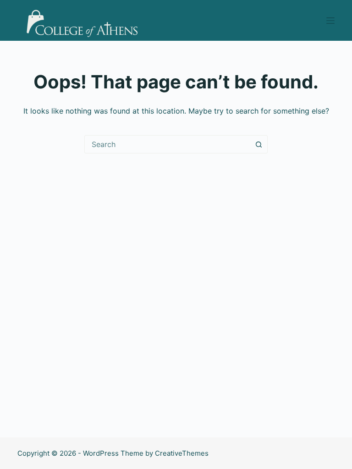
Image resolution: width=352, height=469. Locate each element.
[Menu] (330, 20)
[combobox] (167, 144)
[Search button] (258, 144)
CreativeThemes (182, 453)
